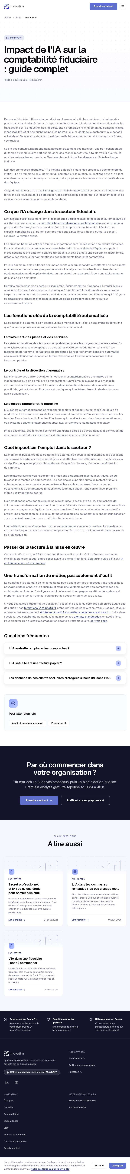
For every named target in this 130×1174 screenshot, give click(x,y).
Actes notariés (11, 1114)
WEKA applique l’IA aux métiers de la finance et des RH (75, 612)
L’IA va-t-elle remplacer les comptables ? (39, 648)
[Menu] (122, 6)
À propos (8, 1100)
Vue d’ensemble (77, 1058)
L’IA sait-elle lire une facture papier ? (35, 663)
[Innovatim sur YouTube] (16, 1082)
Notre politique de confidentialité (50, 1169)
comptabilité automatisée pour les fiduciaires (70, 223)
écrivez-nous (98, 621)
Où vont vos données (15, 1141)
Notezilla (8, 1107)
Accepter (117, 1165)
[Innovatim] (14, 6)
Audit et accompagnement (27, 723)
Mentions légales (77, 1107)
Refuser (99, 1165)
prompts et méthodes (87, 616)
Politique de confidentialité (82, 1100)
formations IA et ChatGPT (40, 608)
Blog (18, 17)
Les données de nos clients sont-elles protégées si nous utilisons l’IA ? (60, 678)
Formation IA (58, 723)
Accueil (7, 17)
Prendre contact (103, 6)
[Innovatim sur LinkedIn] (7, 1082)
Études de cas (11, 1121)
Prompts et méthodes (15, 1134)
